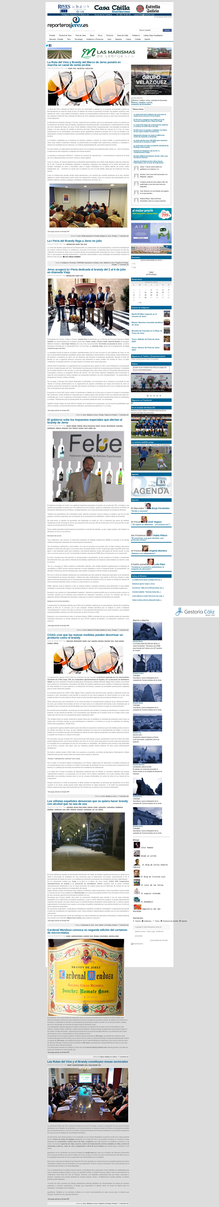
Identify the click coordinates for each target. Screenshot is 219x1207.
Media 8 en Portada (93, 630)
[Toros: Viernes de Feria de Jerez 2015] (167, 350)
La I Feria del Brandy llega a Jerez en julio (74, 240)
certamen (86, 936)
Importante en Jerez (88, 925)
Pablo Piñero (160, 535)
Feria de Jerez (81, 35)
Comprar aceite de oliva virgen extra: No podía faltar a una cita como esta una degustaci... (154, 184)
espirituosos (58, 809)
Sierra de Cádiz (122, 35)
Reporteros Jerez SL (155, 927)
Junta (116, 641)
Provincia (109, 35)
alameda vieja (71, 244)
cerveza (103, 426)
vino (94, 428)
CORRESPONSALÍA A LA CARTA (58, 31)
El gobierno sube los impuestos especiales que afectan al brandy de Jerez (84, 421)
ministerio (73, 809)
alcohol (69, 426)
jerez (74, 68)
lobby (68, 809)
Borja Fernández (161, 508)
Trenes (157, 921)
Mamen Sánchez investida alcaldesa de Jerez (147, 323)
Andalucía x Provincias (94, 39)
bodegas (80, 426)
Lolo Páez (159, 564)
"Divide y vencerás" (139, 511)
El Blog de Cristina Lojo (152, 877)
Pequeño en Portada (122, 262)
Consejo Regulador (78, 1065)
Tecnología (79, 39)
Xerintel (165, 940)
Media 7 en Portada (105, 925)
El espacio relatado (150, 893)
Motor (92, 35)
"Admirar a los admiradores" (143, 553)
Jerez (109, 39)
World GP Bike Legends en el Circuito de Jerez (144, 315)
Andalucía (136, 35)
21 (157, 295)
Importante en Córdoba (92, 262)
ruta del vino (80, 68)
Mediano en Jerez (105, 236)
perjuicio (81, 428)
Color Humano (146, 848)
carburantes (102, 807)
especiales (119, 426)
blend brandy (78, 641)
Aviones (138, 921)
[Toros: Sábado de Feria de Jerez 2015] (167, 341)
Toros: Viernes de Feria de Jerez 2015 (145, 349)
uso (93, 809)
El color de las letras (151, 885)
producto (50, 643)
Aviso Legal (151, 931)
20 (151, 295)
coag (88, 641)
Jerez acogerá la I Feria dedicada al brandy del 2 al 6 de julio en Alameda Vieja (86, 271)
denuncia (101, 641)
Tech (69, 39)
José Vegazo (155, 522)
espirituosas (51, 428)
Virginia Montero (158, 550)
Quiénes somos (140, 931)
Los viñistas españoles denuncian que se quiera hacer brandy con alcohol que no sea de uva (87, 802)
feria (82, 244)
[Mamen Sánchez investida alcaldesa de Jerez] (167, 325)
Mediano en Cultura (111, 1057)
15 (163, 292)
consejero (94, 641)
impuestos (65, 428)
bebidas (74, 426)
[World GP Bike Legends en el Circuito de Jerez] (167, 316)
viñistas (56, 643)
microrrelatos (104, 936)
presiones (80, 809)
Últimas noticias (138, 109)
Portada (52, 35)
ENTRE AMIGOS (136, 98)
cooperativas (111, 807)
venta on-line (89, 68)
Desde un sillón (148, 856)
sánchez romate (114, 936)
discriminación (111, 426)
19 (145, 295)
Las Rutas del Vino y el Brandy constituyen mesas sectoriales (87, 1061)
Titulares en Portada (110, 415)
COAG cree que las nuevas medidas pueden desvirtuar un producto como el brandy (85, 636)
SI (134, 264)
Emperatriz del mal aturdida (147, 910)
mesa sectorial (92, 1065)
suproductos (88, 809)
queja (86, 428)
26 (145, 297)
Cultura (128, 39)
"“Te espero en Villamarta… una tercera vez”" (150, 524)
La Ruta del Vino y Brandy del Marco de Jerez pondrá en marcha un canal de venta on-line (84, 64)
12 (145, 292)
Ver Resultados (151, 274)
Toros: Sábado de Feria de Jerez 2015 (146, 340)
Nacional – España (56, 39)
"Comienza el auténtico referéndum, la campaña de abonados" (147, 568)
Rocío (100, 35)
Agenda (184, 921)
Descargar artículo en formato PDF (58, 231)
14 (157, 292)
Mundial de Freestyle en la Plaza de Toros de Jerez (147, 332)
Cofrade (138, 39)
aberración (70, 641)
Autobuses (147, 921)
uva (96, 809)
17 (134, 295)
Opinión (147, 39)
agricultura (70, 807)
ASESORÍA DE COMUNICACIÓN (83, 31)
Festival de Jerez (65, 35)
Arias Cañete (83, 807)
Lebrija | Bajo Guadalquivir (153, 35)
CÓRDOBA (80, 262)
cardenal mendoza (77, 936)
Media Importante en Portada (90, 236)
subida (90, 428)
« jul (140, 302)
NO (135, 267)
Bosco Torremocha (89, 426)
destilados (50, 809)
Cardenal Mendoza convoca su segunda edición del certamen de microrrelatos (87, 931)
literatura (96, 936)
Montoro (75, 428)
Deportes (118, 39)
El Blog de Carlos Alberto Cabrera (150, 866)
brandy (70, 68)
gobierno (58, 428)
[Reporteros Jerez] (72, 22)
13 (151, 292)
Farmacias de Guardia (170, 921)
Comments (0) (124, 236)
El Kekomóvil (146, 902)
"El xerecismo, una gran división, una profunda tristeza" (147, 539)
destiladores (119, 807)
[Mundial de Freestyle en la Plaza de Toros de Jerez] (167, 333)
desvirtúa (107, 641)
